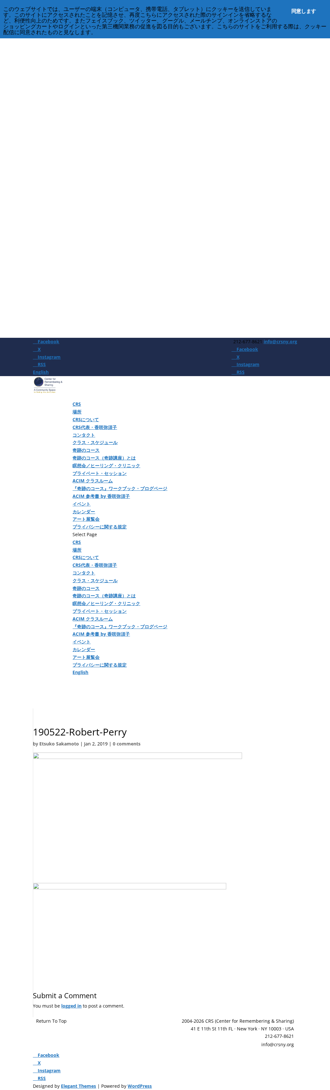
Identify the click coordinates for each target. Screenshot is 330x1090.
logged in (71, 1006)
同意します (303, 10)
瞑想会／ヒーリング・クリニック (106, 465)
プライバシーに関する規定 (100, 527)
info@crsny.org (277, 1044)
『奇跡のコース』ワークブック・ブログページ (120, 488)
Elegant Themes (78, 1086)
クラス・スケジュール (95, 442)
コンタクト (84, 435)
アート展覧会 (86, 519)
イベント (82, 504)
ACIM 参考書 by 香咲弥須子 (101, 496)
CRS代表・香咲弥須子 (95, 427)
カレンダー (84, 511)
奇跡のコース (86, 450)
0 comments (127, 744)
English (41, 372)
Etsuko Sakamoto (59, 744)
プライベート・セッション (100, 473)
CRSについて (86, 419)
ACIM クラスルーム (93, 481)
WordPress (140, 1086)
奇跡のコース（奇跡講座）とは (104, 458)
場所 (77, 412)
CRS (77, 404)
